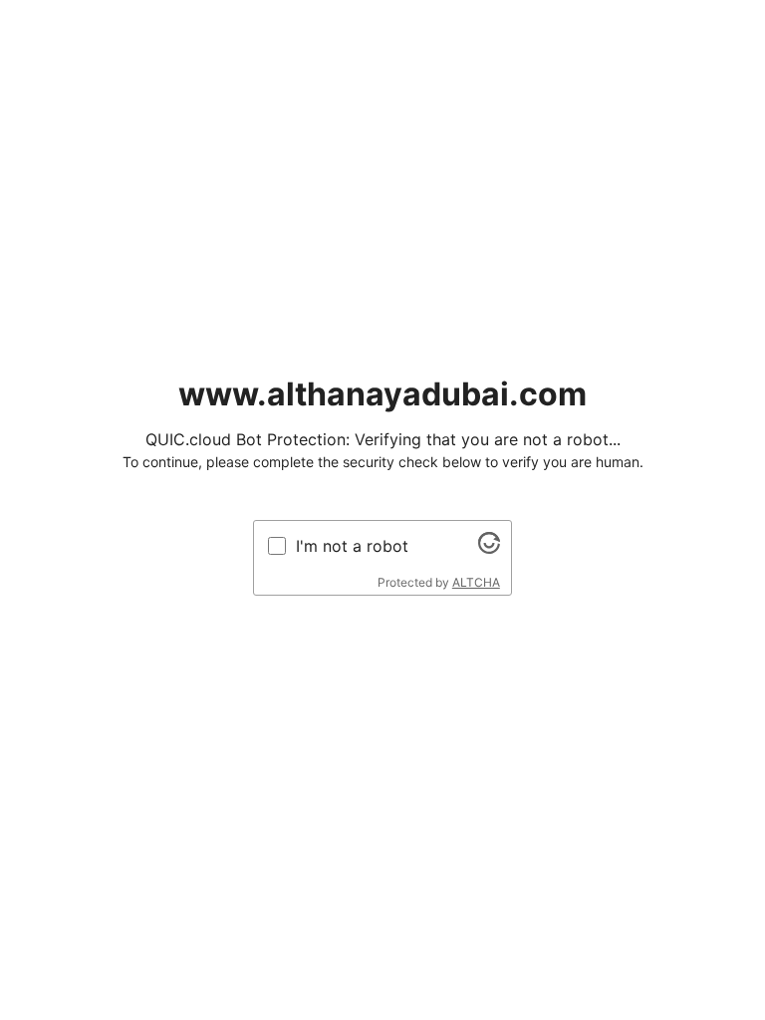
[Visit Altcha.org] (489, 548)
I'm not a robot (352, 546)
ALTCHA (476, 582)
